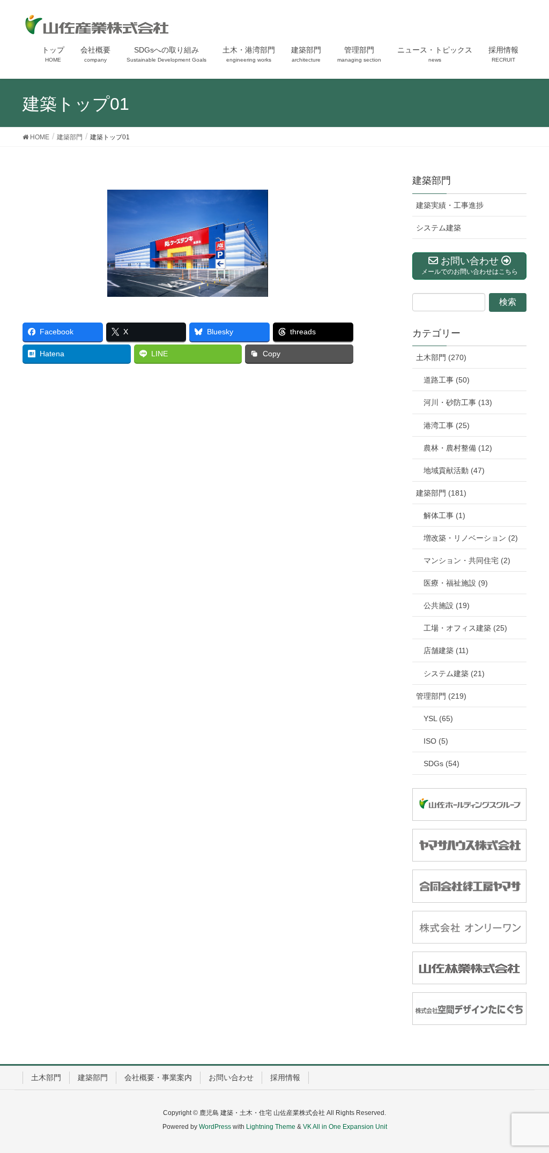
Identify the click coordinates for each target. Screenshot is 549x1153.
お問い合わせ (231, 1077)
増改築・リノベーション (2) (471, 538)
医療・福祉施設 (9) (456, 583)
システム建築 (438, 227)
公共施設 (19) (447, 605)
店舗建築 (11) (446, 650)
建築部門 (431, 180)
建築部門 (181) (441, 493)
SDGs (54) (441, 763)
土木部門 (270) (441, 357)
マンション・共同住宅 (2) (467, 560)
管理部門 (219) (441, 696)
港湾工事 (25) (447, 425)
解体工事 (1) (444, 515)
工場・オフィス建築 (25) (465, 628)
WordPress (215, 1126)
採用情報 (285, 1077)
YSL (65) (438, 718)
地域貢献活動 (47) (454, 470)
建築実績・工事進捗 (450, 205)
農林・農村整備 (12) (458, 448)
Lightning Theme (270, 1126)
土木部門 (46, 1077)
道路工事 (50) (447, 380)
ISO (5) (436, 741)
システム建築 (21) (454, 673)
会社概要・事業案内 (158, 1077)
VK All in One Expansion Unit (345, 1126)
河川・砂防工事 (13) (458, 402)
